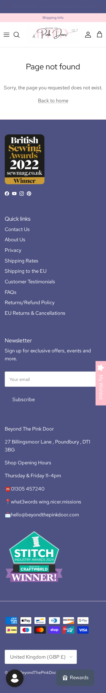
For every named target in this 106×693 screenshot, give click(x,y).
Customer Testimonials (30, 281)
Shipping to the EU (26, 271)
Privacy (13, 250)
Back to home (53, 100)
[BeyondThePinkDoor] (53, 34)
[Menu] (6, 34)
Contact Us (17, 229)
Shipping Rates (21, 260)
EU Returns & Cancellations (35, 313)
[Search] (19, 34)
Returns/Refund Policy (29, 302)
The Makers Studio (78, 9)
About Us (15, 239)
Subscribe (23, 399)
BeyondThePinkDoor (38, 672)
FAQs (10, 292)
